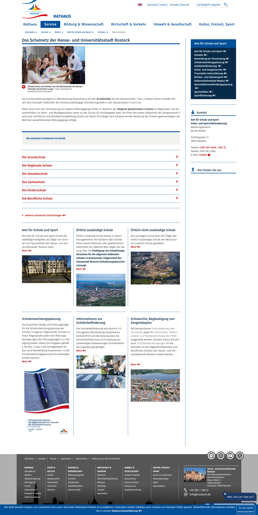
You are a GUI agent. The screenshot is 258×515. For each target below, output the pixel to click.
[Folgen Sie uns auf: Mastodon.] (211, 455)
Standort (101, 475)
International (31, 490)
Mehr (25, 250)
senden (203, 154)
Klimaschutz (130, 486)
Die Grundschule (33, 157)
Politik (50, 475)
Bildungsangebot (76, 475)
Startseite (152, 4)
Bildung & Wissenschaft (84, 24)
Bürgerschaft (53, 479)
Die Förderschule (34, 190)
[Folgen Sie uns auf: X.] (239, 455)
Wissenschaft (74, 490)
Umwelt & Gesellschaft (173, 24)
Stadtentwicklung (133, 490)
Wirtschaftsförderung (107, 479)
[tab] (101, 157)
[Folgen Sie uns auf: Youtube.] (230, 455)
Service (50, 24)
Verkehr (101, 490)
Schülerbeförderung (205, 66)
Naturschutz (130, 479)
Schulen (101, 32)
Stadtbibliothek (75, 486)
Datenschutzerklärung (125, 510)
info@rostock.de (200, 494)
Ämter (58, 32)
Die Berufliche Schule (37, 198)
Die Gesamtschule (35, 174)
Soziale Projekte (132, 475)
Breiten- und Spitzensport (208, 77)
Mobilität (101, 486)
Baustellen (102, 493)
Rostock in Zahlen (33, 493)
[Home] (140, 4)
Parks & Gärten (132, 482)
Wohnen (51, 490)
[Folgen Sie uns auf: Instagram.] (220, 455)
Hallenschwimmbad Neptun (209, 80)
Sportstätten (201, 91)
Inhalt (163, 4)
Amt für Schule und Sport (79, 32)
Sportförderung (203, 95)
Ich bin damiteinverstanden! (246, 509)
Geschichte (52, 482)
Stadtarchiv (73, 482)
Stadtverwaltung (32, 479)
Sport (155, 482)
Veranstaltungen (161, 479)
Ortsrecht (51, 486)
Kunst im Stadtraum (162, 475)
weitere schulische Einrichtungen (43, 215)
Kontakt (174, 4)
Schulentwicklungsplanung (209, 62)
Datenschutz (81, 459)
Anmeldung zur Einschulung (209, 58)
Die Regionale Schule (37, 165)
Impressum (66, 459)
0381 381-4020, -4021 (211, 147)
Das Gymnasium (33, 182)
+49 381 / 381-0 (198, 490)
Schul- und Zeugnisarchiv (208, 69)
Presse (53, 459)
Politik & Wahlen (32, 497)
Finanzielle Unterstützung (208, 73)
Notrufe (185, 4)
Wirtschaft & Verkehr (128, 24)
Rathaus (30, 24)
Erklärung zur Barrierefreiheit (106, 459)
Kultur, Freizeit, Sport (217, 24)
